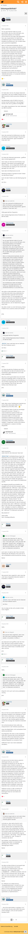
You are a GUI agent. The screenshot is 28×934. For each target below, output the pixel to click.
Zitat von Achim (9, 235)
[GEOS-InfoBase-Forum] (2, 1)
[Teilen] (25, 13)
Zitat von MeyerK (9, 632)
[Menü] (26, 1)
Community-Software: (14, 931)
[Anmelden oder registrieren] (22, 2)
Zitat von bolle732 (9, 201)
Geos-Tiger (6, 456)
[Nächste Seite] (16, 920)
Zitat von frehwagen (10, 536)
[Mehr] (25, 26)
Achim (4, 10)
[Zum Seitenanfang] (25, 931)
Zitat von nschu (9, 597)
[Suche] (18, 1)
